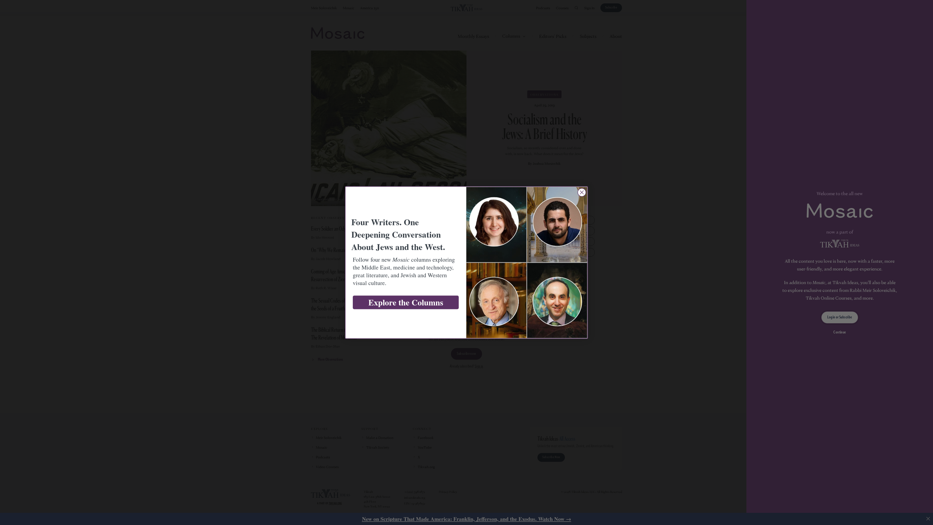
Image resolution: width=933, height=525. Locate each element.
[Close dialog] (582, 192)
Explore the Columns (405, 302)
